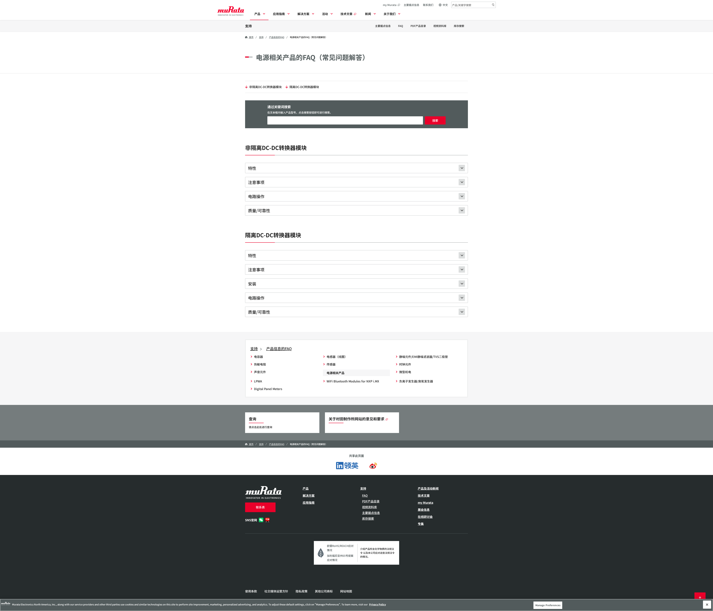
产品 (306, 488)
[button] (259, 15)
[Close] (707, 604)
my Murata (389, 5)
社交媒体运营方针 (276, 591)
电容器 (258, 356)
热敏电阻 (260, 364)
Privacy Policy (377, 604)
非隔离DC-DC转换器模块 (265, 87)
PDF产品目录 (418, 26)
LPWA (258, 381)
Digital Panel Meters (268, 389)
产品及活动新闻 (428, 488)
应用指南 (309, 502)
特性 (252, 168)
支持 (248, 25)
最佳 (700, 598)
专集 (421, 523)
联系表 (260, 507)
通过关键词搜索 (279, 106)
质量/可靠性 (259, 210)
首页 (250, 37)
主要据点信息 (411, 5)
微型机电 (405, 372)
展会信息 (424, 509)
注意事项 (256, 182)
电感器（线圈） (337, 356)
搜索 (435, 120)
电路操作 (256, 196)
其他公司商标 (324, 591)
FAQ (400, 26)
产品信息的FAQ (276, 37)
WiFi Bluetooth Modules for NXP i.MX (353, 381)
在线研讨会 (425, 516)
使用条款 (251, 591)
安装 (252, 284)
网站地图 (346, 591)
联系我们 (428, 5)
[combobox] (473, 5)
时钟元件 (405, 364)
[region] (356, 605)
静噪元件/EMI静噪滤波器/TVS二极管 (423, 356)
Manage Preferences (547, 605)
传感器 (331, 364)
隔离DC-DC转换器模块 (304, 87)
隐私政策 (301, 591)
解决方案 (309, 495)
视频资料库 (439, 26)
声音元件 (260, 372)
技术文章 (424, 495)
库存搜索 (459, 26)
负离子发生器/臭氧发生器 (416, 381)
